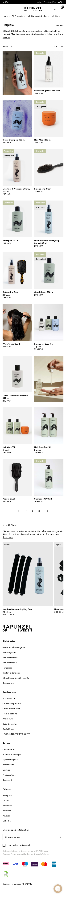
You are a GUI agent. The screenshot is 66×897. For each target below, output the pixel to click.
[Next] (47, 511)
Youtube (6, 815)
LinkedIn (7, 820)
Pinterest (7, 810)
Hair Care (55, 16)
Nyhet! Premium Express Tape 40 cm (33, 2)
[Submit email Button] (60, 837)
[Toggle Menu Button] (4, 9)
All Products (17, 16)
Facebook (7, 805)
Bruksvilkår (38, 854)
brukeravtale (24, 845)
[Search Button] (55, 9)
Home (5, 16)
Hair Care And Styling (37, 16)
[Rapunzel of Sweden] (33, 9)
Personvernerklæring (20, 854)
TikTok (6, 800)
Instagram (7, 795)
